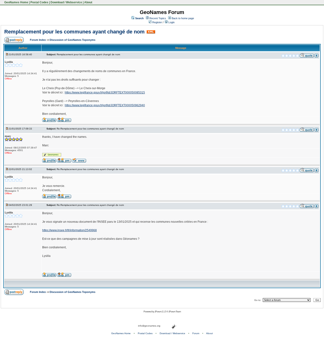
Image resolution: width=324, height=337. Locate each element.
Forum (195, 333)
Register (157, 22)
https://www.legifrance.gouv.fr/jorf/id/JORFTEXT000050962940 (105, 105)
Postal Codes (39, 2)
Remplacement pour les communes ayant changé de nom (74, 32)
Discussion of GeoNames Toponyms (72, 39)
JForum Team (175, 311)
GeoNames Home (16, 2)
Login (171, 22)
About (88, 2)
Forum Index (38, 39)
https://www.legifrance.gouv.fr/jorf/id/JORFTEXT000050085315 (105, 92)
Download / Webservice (66, 2)
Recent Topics (157, 18)
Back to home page (183, 18)
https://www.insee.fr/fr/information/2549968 (69, 230)
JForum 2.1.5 (161, 311)
